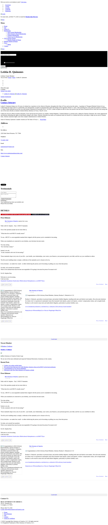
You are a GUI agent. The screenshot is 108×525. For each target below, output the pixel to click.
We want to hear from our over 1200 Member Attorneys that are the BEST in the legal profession (30, 367)
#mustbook (10, 281)
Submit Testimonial (6, 96)
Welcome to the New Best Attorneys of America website (19, 370)
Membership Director (31, 17)
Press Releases (8, 514)
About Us (6, 29)
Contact (6, 46)
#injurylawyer (29, 310)
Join (5, 27)
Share (106, 284)
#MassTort (58, 310)
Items (13, 77)
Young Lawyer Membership (14, 37)
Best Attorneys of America (11, 221)
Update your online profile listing (13, 365)
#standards (3, 281)
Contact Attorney (8, 102)
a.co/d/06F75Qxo (40, 281)
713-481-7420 (4, 140)
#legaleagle (52, 310)
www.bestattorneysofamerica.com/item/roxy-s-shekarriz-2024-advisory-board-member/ (48, 306)
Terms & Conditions (9, 518)
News (5, 43)
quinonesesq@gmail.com (7, 146)
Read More (43, 119)
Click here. (24, 2)
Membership (7, 31)
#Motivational (23, 281)
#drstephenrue (31, 281)
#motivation (16, 281)
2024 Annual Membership (14, 32)
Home (5, 26)
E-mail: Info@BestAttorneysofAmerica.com (12, 509)
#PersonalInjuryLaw (38, 310)
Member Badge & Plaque (14, 40)
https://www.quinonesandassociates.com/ (11, 153)
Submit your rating (6, 91)
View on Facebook (100, 284)
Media (9, 44)
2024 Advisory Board (10, 38)
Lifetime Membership (13, 35)
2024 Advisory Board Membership (16, 34)
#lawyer (46, 310)
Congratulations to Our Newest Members (15, 368)
